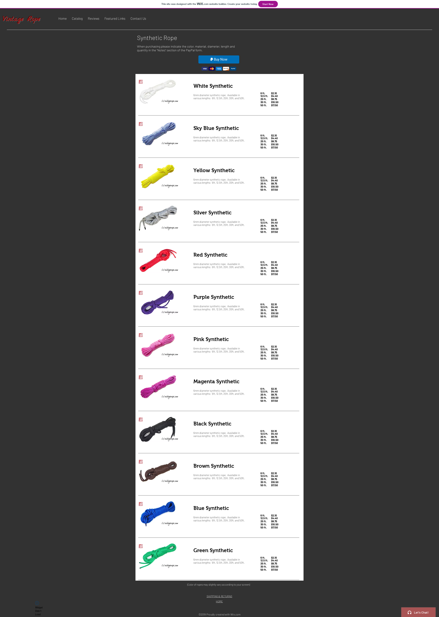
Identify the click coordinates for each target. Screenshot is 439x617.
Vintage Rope (21, 19)
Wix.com (235, 614)
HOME (219, 601)
